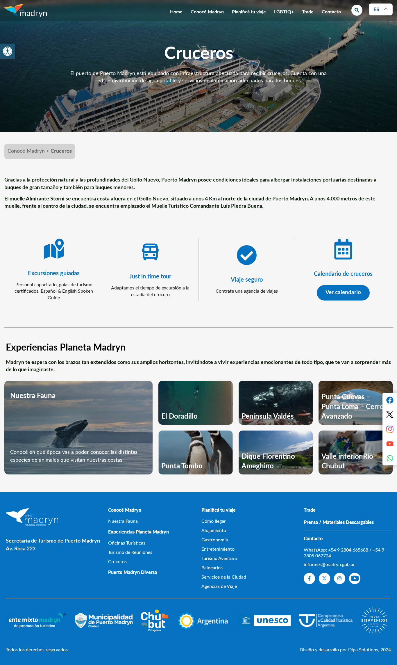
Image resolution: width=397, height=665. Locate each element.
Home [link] (176, 12)
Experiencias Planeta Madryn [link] (138, 532)
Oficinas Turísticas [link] (126, 543)
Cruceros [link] (117, 561)
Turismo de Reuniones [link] (130, 552)
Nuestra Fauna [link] (123, 521)
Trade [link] (308, 12)
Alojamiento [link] (213, 530)
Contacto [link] (331, 12)
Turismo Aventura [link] (219, 558)
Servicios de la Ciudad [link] (223, 577)
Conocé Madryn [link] (207, 12)
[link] (7, 51)
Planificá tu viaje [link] (249, 12)
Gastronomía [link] (214, 540)
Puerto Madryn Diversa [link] (132, 572)
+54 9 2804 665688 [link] (348, 550)
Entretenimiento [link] (218, 549)
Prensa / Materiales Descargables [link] (339, 522)
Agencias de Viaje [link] (219, 586)
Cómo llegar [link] (213, 521)
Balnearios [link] (212, 568)
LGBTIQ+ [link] (284, 12)
